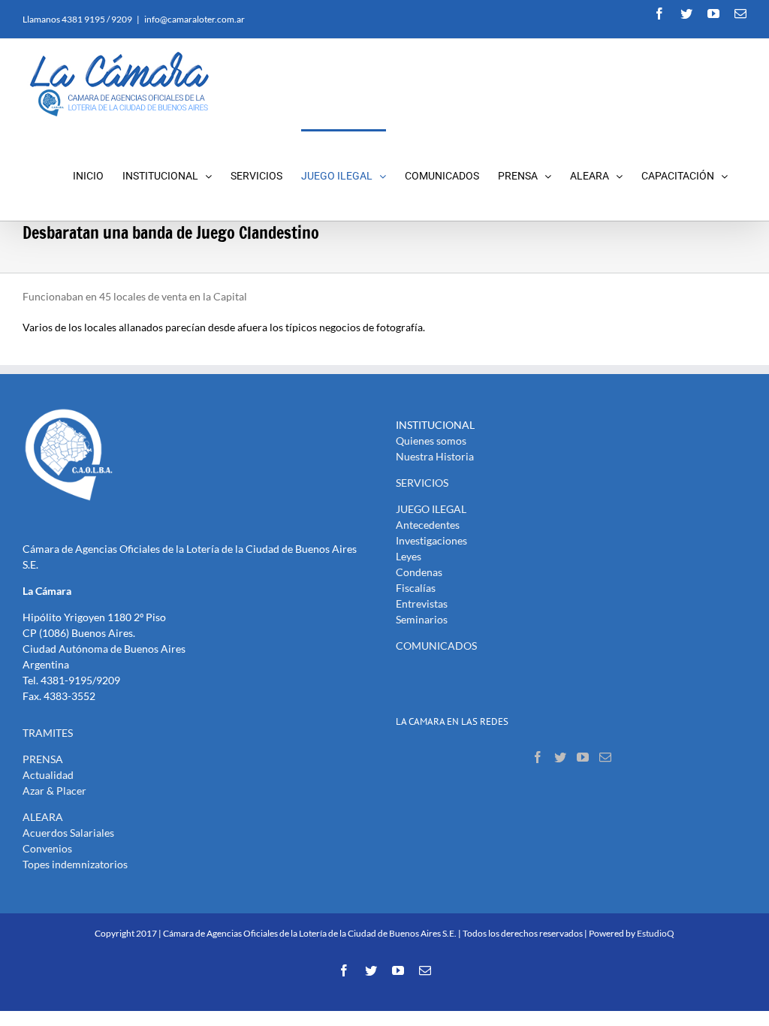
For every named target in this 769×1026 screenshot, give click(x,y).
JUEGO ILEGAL (431, 508)
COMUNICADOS (436, 645)
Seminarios (422, 619)
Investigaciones (431, 540)
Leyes (408, 556)
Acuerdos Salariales (68, 832)
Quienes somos (431, 440)
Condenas (419, 572)
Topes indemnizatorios (75, 864)
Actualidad (48, 774)
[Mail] (605, 757)
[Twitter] (560, 757)
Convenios (47, 848)
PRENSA (43, 759)
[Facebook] (538, 757)
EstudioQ (655, 933)
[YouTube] (583, 757)
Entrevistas (422, 603)
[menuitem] (97, 174)
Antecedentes (428, 524)
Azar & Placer (54, 790)
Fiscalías (416, 587)
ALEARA (43, 816)
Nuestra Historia (435, 456)
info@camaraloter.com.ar (194, 19)
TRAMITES (48, 732)
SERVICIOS (422, 482)
